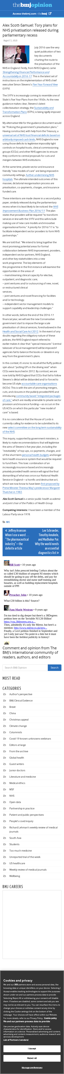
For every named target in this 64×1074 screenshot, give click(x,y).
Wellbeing (14, 876)
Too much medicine (20, 850)
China (12, 713)
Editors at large (17, 745)
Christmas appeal (19, 719)
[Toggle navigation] (7, 5)
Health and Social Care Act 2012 (20, 331)
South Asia (15, 838)
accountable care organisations (39, 383)
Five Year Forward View (45, 84)
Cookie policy (50, 1018)
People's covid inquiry (21, 821)
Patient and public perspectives (26, 814)
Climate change (18, 726)
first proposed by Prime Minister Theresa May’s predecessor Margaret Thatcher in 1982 (31, 488)
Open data (15, 802)
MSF (11, 789)
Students (14, 844)
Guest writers (16, 764)
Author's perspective (20, 694)
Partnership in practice (21, 808)
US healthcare (17, 863)
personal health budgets (35, 455)
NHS (8, 522)
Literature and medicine (22, 776)
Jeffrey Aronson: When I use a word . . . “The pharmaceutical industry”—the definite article (17, 539)
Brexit (12, 707)
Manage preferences (32, 1067)
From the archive (18, 751)
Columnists (15, 732)
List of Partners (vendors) (16, 1040)
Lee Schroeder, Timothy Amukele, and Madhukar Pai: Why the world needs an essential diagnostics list (47, 542)
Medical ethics (17, 783)
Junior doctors (17, 770)
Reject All (32, 1058)
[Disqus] (32, 602)
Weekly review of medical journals (28, 869)
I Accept (32, 1048)
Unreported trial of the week (24, 857)
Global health (16, 757)
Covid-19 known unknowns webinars (30, 738)
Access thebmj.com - (25, 13)
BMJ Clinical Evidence (21, 700)
